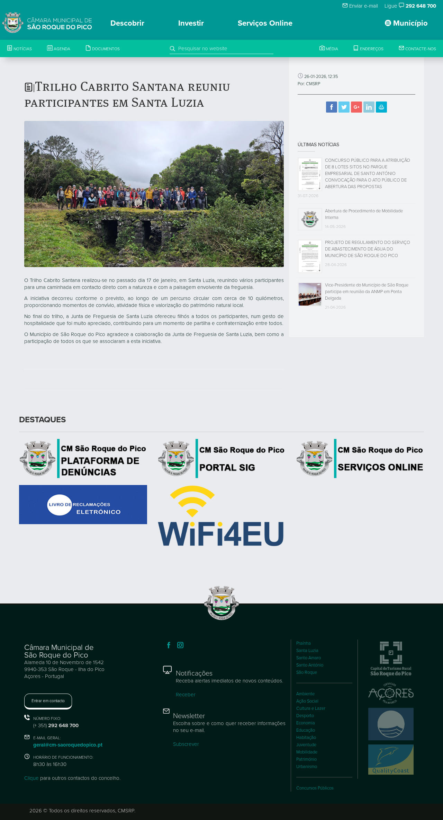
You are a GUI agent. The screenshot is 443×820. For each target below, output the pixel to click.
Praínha (303, 643)
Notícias (22, 48)
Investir (191, 23)
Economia (305, 723)
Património (306, 759)
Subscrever (186, 744)
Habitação (306, 737)
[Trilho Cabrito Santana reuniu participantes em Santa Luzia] (154, 194)
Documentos (105, 48)
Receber (186, 694)
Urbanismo (306, 766)
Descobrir (127, 23)
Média (331, 48)
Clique (31, 778)
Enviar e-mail (363, 6)
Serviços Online (265, 23)
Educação (305, 730)
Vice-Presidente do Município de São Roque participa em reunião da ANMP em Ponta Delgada (366, 291)
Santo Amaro (308, 658)
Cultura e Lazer (310, 708)
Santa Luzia (307, 650)
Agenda (61, 48)
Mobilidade (306, 752)
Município (409, 23)
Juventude (306, 745)
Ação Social (307, 701)
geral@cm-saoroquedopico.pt (67, 745)
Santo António (309, 665)
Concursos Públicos (315, 788)
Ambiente (305, 694)
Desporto (305, 715)
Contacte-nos (420, 48)
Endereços (371, 48)
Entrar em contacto (48, 700)
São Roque (306, 672)
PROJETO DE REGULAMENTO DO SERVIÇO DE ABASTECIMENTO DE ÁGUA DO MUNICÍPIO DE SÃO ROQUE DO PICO (367, 249)
